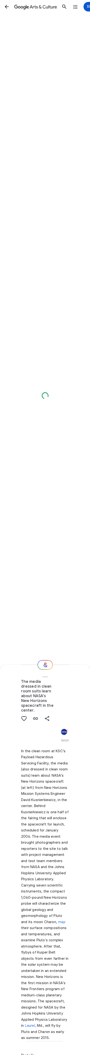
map (62, 922)
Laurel (30, 1025)
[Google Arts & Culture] (35, 6)
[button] (6, 6)
